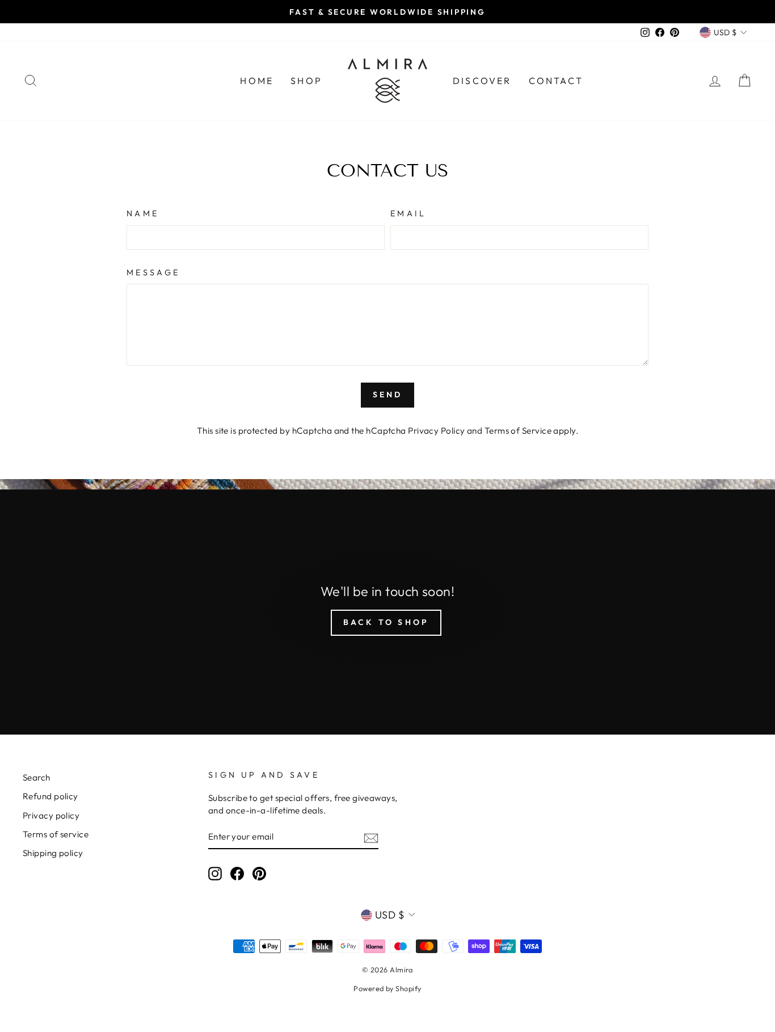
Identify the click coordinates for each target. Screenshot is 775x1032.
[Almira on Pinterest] (259, 873)
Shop (306, 80)
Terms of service (56, 834)
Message (153, 272)
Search (36, 777)
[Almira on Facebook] (237, 873)
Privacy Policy (436, 430)
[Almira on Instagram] (215, 873)
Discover (482, 80)
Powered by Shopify (387, 988)
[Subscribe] (371, 837)
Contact (556, 80)
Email (408, 213)
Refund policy (50, 796)
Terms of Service (518, 430)
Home (256, 80)
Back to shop (386, 622)
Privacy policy (51, 815)
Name (143, 213)
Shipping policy (53, 853)
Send (388, 394)
